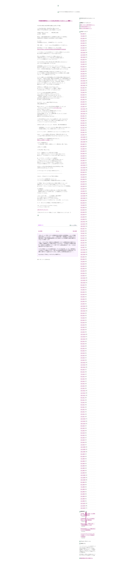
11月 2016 (83, 252)
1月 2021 (83, 134)
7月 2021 (83, 120)
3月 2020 (83, 158)
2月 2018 (83, 216)
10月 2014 (83, 310)
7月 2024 (83, 36)
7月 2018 (83, 205)
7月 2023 (83, 64)
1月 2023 (83, 78)
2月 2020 (83, 160)
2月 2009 (83, 470)
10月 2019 (83, 170)
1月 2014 (83, 332)
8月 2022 (83, 90)
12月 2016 (83, 249)
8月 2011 (83, 400)
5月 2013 (83, 350)
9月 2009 (83, 454)
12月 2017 (83, 221)
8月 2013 (83, 343)
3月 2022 (83, 101)
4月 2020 (83, 155)
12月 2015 (83, 278)
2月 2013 (83, 357)
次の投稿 (40, 231)
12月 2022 (83, 80)
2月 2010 (83, 442)
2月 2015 (83, 301)
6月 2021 (83, 123)
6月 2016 (83, 263)
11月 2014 (83, 308)
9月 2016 (83, 256)
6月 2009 (83, 461)
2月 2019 (83, 188)
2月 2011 (83, 414)
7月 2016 (83, 261)
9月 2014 (83, 313)
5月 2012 (83, 378)
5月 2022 (83, 97)
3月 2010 (83, 440)
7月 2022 (83, 92)
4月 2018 (83, 212)
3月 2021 (83, 130)
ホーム (57, 231)
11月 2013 (83, 336)
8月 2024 (83, 33)
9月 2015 (83, 285)
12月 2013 (83, 334)
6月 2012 (83, 376)
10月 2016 (83, 254)
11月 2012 (83, 364)
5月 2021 (83, 125)
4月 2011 (83, 409)
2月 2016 (83, 273)
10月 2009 (83, 451)
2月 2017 (83, 245)
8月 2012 (83, 371)
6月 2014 (83, 320)
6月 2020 (83, 151)
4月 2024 (83, 43)
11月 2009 (83, 449)
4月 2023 (83, 71)
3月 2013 (83, 355)
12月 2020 (83, 137)
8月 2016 (83, 259)
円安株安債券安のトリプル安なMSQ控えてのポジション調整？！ (56, 20)
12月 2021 (83, 108)
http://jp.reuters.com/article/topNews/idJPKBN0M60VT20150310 (51, 49)
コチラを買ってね (57, 107)
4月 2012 (83, 381)
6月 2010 (83, 432)
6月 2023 (83, 66)
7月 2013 (83, 346)
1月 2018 (83, 219)
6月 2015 (83, 292)
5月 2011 (83, 407)
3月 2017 (83, 242)
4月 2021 (83, 127)
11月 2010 (83, 421)
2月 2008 (83, 498)
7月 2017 (83, 233)
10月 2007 (83, 508)
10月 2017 (83, 226)
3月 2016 (83, 270)
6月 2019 (83, 179)
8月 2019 (83, 174)
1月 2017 (83, 247)
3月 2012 (83, 383)
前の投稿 (75, 231)
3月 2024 (83, 45)
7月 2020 (83, 148)
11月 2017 (83, 224)
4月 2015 (83, 296)
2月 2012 (83, 386)
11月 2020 (83, 139)
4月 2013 (83, 353)
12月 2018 (83, 193)
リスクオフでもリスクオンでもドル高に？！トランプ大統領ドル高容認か (88, 535)
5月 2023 (83, 69)
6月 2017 (83, 235)
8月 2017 (83, 231)
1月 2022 (83, 106)
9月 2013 (83, 341)
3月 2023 (83, 73)
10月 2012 (83, 367)
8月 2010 (83, 428)
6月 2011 (83, 404)
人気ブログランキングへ (42, 209)
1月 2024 (83, 50)
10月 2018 (83, 198)
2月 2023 (83, 76)
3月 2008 (83, 496)
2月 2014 (83, 329)
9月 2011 (83, 397)
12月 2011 (83, 390)
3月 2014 (83, 327)
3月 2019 (83, 186)
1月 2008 (83, 501)
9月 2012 (83, 369)
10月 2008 (83, 479)
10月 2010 (83, 423)
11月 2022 (83, 83)
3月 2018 (83, 214)
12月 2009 (83, 447)
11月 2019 (83, 167)
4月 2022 (83, 99)
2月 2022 (83, 104)
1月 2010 (83, 444)
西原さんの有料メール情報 (43, 140)
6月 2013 (83, 348)
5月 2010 (83, 435)
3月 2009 (83, 468)
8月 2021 (83, 118)
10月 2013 (83, 339)
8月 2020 (83, 146)
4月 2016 (83, 268)
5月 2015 (83, 294)
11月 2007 (83, 505)
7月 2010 (83, 430)
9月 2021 (83, 116)
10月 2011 (83, 395)
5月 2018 (83, 209)
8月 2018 (83, 202)
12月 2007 (83, 503)
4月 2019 (83, 184)
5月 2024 (83, 40)
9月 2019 (83, 172)
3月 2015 (83, 299)
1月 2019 (83, 191)
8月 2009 (83, 456)
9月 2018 (83, 200)
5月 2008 (83, 491)
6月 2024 (83, 38)
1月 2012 (83, 388)
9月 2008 (83, 482)
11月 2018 (83, 195)
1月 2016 (83, 275)
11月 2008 (83, 477)
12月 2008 (83, 475)
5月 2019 (83, 181)
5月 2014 (83, 322)
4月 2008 (83, 494)
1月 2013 (83, 360)
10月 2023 (83, 57)
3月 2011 (83, 411)
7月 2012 (83, 374)
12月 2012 (83, 362)
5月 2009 (83, 463)
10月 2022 (83, 85)
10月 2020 (83, 141)
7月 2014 (83, 317)
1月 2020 (83, 162)
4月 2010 (83, 437)
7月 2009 (83, 458)
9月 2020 (83, 144)
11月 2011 (83, 393)
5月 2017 (83, 238)
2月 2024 (83, 47)
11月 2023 (83, 54)
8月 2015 (83, 287)
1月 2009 (83, 472)
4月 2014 (83, 324)
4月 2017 (83, 240)
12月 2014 (83, 306)
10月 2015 (83, 282)
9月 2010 (83, 425)
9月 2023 (83, 59)
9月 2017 (83, 228)
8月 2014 (83, 315)
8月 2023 (83, 62)
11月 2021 (83, 111)
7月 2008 (83, 486)
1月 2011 (83, 416)
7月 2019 (83, 177)
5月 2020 (83, 153)
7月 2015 (83, 289)
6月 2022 (83, 94)
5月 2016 (83, 266)
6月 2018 (83, 207)
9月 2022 (83, 87)
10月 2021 (83, 113)
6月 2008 (83, 489)
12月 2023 (83, 52)
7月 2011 (83, 402)
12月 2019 (83, 165)
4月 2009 (83, 465)
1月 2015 (83, 303)
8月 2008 (83, 484)
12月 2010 (83, 418)
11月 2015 (83, 280)
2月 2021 (83, 132)
